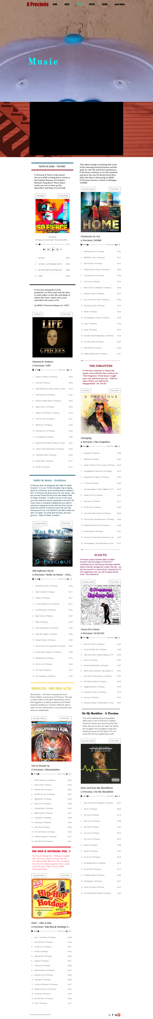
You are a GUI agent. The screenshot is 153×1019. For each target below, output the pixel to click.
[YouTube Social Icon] (119, 1015)
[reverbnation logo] (109, 1015)
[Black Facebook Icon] (112, 1015)
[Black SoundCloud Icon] (115, 1015)
